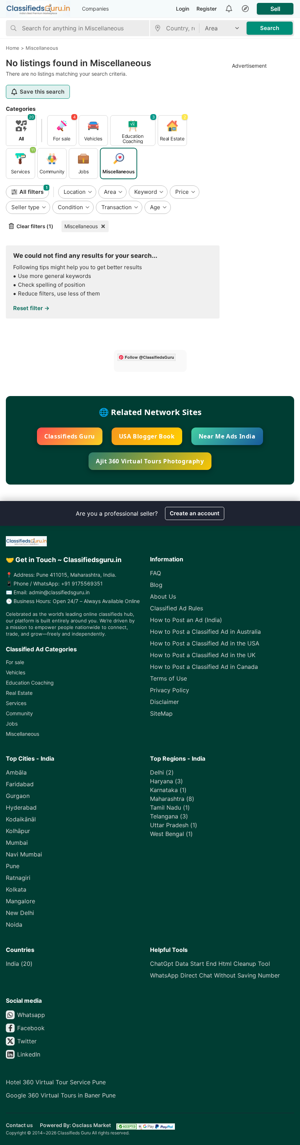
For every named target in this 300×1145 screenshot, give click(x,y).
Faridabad (20, 784)
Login (182, 8)
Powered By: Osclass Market (75, 1125)
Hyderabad (21, 807)
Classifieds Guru (69, 436)
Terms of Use (168, 678)
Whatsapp (31, 1014)
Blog (156, 584)
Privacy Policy (169, 690)
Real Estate (19, 693)
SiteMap (161, 713)
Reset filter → (31, 308)
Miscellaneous (81, 226)
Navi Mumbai (24, 854)
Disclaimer (164, 701)
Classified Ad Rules (176, 608)
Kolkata (16, 889)
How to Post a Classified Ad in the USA (204, 643)
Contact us (19, 1125)
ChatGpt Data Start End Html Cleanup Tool (210, 963)
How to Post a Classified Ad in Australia (205, 631)
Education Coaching (30, 682)
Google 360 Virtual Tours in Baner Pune (61, 1095)
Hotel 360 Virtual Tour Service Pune (56, 1082)
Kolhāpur (18, 831)
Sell (275, 8)
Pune (12, 866)
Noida (14, 924)
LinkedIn (28, 1054)
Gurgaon (18, 795)
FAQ (155, 573)
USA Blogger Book (147, 436)
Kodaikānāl (21, 819)
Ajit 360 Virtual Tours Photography (150, 461)
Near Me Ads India (227, 436)
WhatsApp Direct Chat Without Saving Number (215, 975)
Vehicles (15, 672)
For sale (15, 662)
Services (16, 703)
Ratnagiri (18, 877)
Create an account (195, 513)
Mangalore (20, 901)
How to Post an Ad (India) (186, 620)
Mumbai (17, 842)
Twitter (27, 1041)
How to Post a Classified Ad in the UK (202, 655)
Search (269, 28)
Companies (95, 8)
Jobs (12, 723)
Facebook (31, 1028)
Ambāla (16, 772)
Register (206, 8)
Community (19, 713)
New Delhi (20, 912)
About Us (163, 596)
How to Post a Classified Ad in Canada (204, 666)
